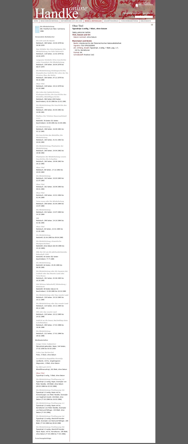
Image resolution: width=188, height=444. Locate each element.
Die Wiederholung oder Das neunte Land (52, 295)
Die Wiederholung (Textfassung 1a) (50, 379)
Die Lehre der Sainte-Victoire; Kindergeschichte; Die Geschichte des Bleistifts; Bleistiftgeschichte (51, 94)
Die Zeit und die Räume (45, 41)
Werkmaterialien (41, 340)
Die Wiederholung (47, 26)
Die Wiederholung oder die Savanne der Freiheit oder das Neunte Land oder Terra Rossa (52, 273)
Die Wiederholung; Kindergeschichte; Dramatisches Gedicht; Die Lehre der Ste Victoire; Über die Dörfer (52, 73)
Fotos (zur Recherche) (45, 352)
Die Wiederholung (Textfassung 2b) (50, 427)
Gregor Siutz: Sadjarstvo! (46, 344)
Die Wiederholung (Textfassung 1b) (50, 390)
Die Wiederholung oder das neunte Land (52, 303)
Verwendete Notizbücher (44, 37)
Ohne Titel (40, 84)
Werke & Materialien (93, 21)
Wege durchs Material (50, 21)
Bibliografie (146, 21)
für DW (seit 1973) (43, 367)
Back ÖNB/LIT (148, 13)
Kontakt (137, 13)
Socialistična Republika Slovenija (49, 358)
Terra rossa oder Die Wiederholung (50, 201)
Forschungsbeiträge (129, 21)
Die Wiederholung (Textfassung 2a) (50, 416)
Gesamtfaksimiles (111, 21)
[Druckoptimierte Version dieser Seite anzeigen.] (152, 24)
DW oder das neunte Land (46, 312)
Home (36, 21)
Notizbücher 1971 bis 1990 (71, 21)
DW (37, 218)
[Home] (61, 9)
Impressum (127, 13)
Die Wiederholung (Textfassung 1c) (50, 403)
